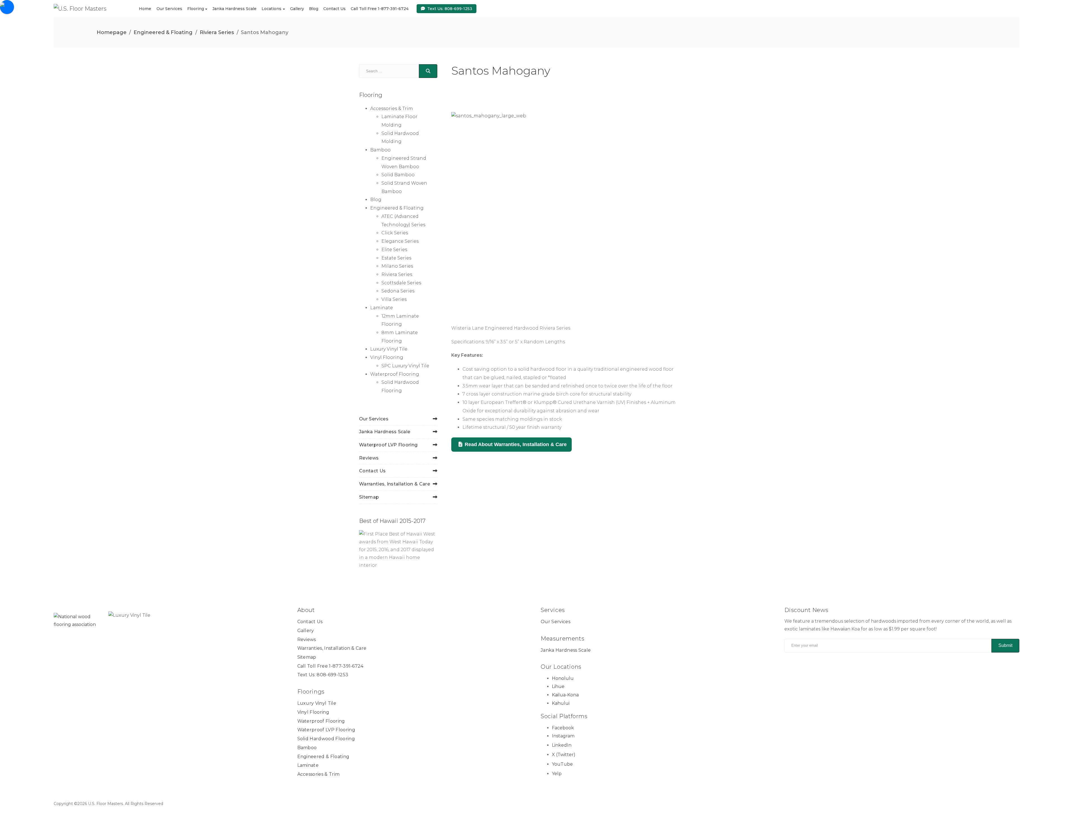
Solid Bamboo (398, 174)
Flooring (195, 8)
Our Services (169, 8)
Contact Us (334, 8)
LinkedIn (561, 745)
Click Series (394, 232)
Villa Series (394, 299)
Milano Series (397, 266)
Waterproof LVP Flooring (388, 444)
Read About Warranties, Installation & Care (516, 444)
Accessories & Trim (391, 108)
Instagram (563, 736)
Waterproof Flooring (394, 374)
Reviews (369, 458)
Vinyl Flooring (386, 357)
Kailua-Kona (565, 694)
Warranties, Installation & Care (394, 484)
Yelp (557, 773)
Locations (271, 8)
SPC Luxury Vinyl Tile (405, 365)
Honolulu (563, 678)
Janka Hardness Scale (234, 8)
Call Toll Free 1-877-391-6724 (380, 8)
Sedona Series (397, 291)
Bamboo (380, 150)
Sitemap (369, 497)
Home (145, 8)
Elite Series (394, 249)
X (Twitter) (563, 754)
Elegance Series (400, 241)
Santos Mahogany (500, 70)
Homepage (112, 32)
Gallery (297, 8)
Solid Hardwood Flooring (326, 738)
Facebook (563, 727)
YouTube (562, 764)
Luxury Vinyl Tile (388, 349)
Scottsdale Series (401, 282)
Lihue (558, 686)
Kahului (560, 703)
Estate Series (396, 258)
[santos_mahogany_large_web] (567, 212)
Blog (313, 8)
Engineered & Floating (163, 32)
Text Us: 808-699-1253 (449, 8)
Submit (1005, 645)
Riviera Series (217, 32)
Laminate (381, 307)
